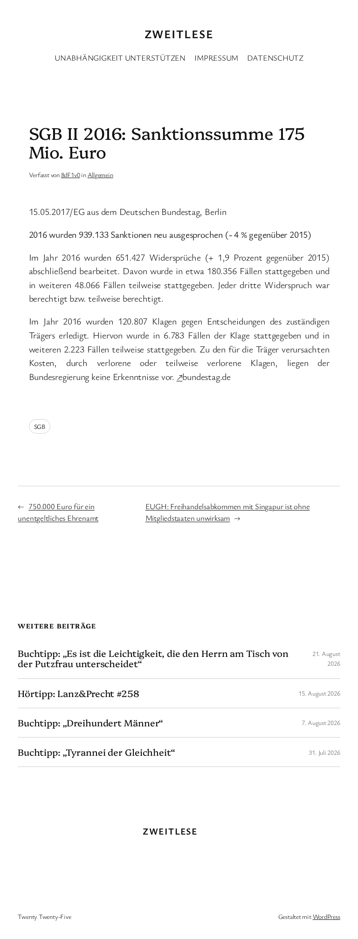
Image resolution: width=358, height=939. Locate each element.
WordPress (326, 916)
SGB (39, 426)
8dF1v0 (70, 174)
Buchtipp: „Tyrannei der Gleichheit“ (96, 752)
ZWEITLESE (179, 33)
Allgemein (100, 174)
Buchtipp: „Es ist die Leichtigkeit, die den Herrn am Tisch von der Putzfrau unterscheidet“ (153, 658)
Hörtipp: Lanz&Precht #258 (78, 693)
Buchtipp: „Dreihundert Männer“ (90, 723)
